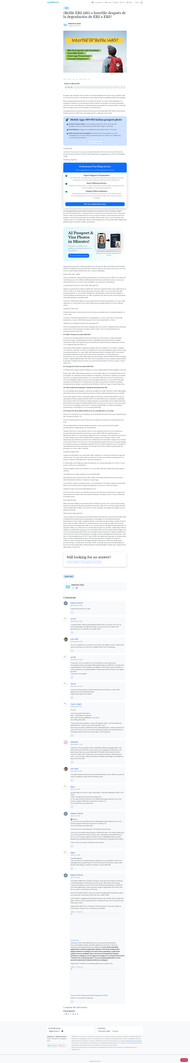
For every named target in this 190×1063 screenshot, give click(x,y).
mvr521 (73, 619)
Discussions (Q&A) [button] (104, 1031)
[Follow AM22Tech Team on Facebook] (76, 587)
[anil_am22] (67, 1014)
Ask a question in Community (91, 562)
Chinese (73, 79)
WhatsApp (53, 1045)
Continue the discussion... (75, 1007)
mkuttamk (74, 742)
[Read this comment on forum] (72, 612)
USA (66, 8)
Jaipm (73, 787)
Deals (130, 2)
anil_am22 (74, 639)
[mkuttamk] (71, 1014)
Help (136, 2)
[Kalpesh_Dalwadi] (73, 1014)
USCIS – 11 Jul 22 (76, 912)
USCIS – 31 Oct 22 (77, 967)
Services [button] (115, 1031)
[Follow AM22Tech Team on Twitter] (73, 587)
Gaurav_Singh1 (76, 704)
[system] (64, 1014)
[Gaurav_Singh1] (75, 1014)
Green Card (74, 940)
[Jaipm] (69, 1014)
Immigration (97, 2)
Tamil (89, 79)
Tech (123, 2)
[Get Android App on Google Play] (95, 142)
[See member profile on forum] (65, 603)
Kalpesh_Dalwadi (77, 603)
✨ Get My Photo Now (79, 256)
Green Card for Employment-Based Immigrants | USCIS (89, 995)
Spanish (85, 79)
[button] (62, 1031)
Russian (81, 79)
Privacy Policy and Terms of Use (131, 1041)
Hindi (77, 79)
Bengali (69, 79)
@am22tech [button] (55, 1031)
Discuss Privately (73, 562)
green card (69, 576)
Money (109, 2)
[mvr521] (78, 1014)
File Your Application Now (95, 204)
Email (63, 1045)
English (65, 79)
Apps (116, 2)
